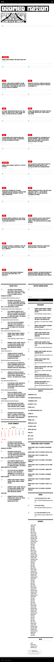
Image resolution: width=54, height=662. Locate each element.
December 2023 (34, 572)
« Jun (2, 439)
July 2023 (33, 580)
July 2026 (33, 526)
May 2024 (33, 565)
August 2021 (33, 614)
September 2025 (34, 541)
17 (8, 433)
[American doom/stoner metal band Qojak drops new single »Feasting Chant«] (40, 236)
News (4, 80)
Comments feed (34, 646)
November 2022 (34, 592)
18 (12, 433)
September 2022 (34, 595)
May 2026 (33, 529)
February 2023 (33, 587)
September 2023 (34, 577)
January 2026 (33, 535)
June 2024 (33, 564)
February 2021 (33, 623)
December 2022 (34, 590)
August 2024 (33, 561)
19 (15, 433)
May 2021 (33, 619)
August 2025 (33, 543)
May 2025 (33, 547)
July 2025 (33, 544)
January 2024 (33, 571)
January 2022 (33, 607)
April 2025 (33, 549)
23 (5, 434)
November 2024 (34, 556)
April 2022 (33, 602)
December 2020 (34, 626)
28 (23, 434)
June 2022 (33, 599)
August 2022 (33, 596)
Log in (32, 643)
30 (5, 436)
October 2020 (33, 629)
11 (12, 431)
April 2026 (33, 531)
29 (1, 436)
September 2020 (34, 631)
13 (19, 431)
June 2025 (33, 546)
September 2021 (34, 613)
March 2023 (33, 586)
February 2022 (33, 605)
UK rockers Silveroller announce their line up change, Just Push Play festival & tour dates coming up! (13, 247)
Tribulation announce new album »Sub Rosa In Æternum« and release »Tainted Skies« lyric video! (39, 112)
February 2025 (33, 552)
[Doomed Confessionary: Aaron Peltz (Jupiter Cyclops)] (14, 156)
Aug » (5, 439)
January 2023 (33, 589)
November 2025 (34, 538)
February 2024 (34, 569)
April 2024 (33, 567)
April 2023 (33, 584)
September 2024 (34, 559)
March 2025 (33, 550)
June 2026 (33, 528)
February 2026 (33, 534)
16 (4, 433)
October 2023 (33, 575)
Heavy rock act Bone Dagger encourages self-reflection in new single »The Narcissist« (12, 274)
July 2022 (33, 598)
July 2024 (33, 562)
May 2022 (33, 601)
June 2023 (33, 581)
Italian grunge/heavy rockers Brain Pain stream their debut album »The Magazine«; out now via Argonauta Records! (13, 139)
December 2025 (34, 537)
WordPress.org (34, 647)
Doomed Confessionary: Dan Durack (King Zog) (14, 59)
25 (12, 434)
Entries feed (33, 644)
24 (8, 434)
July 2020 (33, 634)
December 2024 (34, 555)
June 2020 (33, 635)
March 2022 (33, 604)
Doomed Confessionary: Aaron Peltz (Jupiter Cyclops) (13, 165)
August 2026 (33, 525)
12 (15, 431)
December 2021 (34, 608)
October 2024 (33, 558)
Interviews (5, 57)
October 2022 (33, 593)
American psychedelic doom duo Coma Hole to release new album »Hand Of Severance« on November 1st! (39, 85)
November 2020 (34, 628)
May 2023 (33, 583)
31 (8, 436)
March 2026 (33, 532)
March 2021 (33, 622)
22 (1, 434)
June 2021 (33, 617)
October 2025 (33, 540)
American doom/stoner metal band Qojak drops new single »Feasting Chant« (39, 246)
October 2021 (33, 611)
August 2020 (33, 632)
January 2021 (33, 625)
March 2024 (33, 568)
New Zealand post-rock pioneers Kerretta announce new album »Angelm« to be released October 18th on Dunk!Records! (39, 165)
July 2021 (32, 616)
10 (8, 431)
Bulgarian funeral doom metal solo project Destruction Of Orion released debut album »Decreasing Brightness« (13, 219)
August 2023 (33, 578)
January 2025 (33, 553)
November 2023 (34, 574)
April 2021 (33, 620)
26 (15, 434)
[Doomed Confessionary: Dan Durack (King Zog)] (27, 41)
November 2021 (34, 610)
